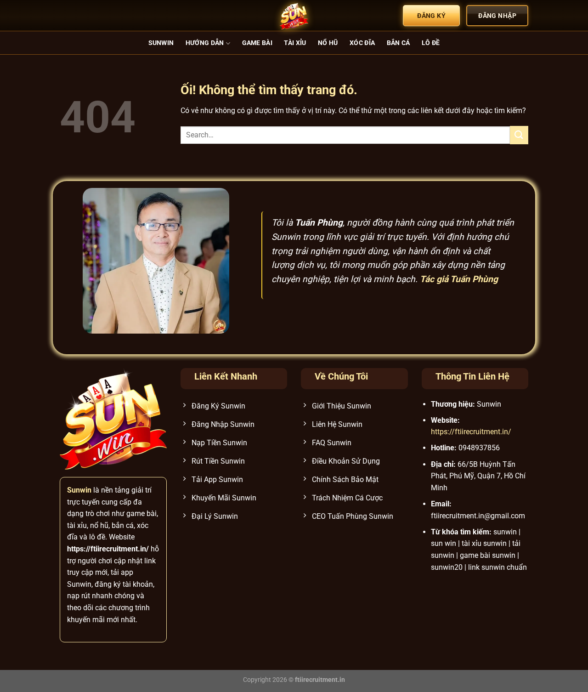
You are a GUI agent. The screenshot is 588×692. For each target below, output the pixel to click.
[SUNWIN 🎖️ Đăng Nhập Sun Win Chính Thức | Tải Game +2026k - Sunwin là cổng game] (294, 15)
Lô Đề (431, 43)
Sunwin (161, 43)
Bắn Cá (398, 43)
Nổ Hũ (328, 43)
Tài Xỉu (295, 43)
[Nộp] (519, 135)
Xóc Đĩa (362, 43)
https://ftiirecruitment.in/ (471, 431)
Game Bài (257, 43)
